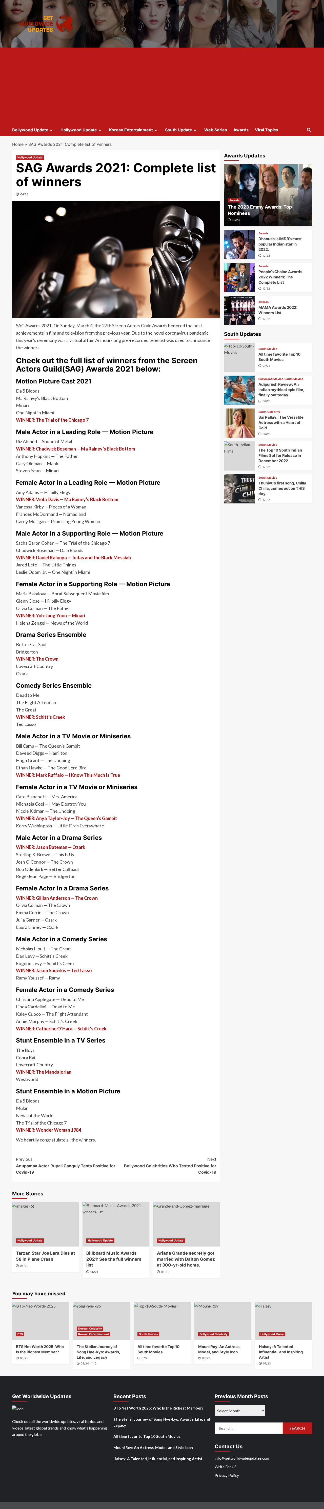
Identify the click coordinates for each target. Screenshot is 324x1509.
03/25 (24, 1358)
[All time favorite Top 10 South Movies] (239, 357)
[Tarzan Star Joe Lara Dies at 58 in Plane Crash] (45, 1224)
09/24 (85, 1363)
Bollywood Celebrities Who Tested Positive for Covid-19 (170, 1166)
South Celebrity (269, 412)
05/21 (24, 1266)
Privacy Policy (227, 1475)
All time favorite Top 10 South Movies (146, 1436)
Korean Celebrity (90, 1328)
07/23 (236, 220)
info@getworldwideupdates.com (242, 1458)
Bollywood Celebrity (213, 1334)
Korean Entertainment (131, 129)
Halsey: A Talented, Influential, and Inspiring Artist (281, 1352)
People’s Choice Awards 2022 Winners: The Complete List (280, 277)
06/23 (266, 401)
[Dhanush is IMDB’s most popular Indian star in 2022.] (239, 244)
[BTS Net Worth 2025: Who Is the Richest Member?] (40, 1321)
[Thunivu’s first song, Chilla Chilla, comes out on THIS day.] (239, 488)
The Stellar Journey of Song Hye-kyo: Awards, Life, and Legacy (98, 1352)
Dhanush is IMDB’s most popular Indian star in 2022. (280, 244)
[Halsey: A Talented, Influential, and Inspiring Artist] (283, 1321)
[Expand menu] (51, 130)
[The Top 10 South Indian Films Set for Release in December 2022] (239, 456)
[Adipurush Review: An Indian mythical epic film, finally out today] (239, 390)
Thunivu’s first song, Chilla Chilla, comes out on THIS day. (282, 488)
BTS (20, 1334)
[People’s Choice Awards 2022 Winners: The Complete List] (239, 277)
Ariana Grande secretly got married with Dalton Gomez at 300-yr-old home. (186, 1259)
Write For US (225, 1466)
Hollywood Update (78, 129)
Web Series (215, 129)
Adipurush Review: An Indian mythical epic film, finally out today (281, 389)
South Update (178, 129)
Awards (241, 129)
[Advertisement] (162, 85)
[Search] (309, 130)
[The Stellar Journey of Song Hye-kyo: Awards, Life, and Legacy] (101, 1321)
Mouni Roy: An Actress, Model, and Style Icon (153, 1447)
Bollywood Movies (270, 379)
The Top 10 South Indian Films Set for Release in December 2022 (280, 455)
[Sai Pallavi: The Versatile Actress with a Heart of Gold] (239, 423)
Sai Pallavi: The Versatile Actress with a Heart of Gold (280, 422)
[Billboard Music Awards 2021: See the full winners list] (116, 1224)
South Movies (267, 349)
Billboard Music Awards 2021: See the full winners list (113, 1259)
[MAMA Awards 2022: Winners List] (239, 310)
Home (18, 144)
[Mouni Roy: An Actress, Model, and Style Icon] (222, 1321)
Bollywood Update (30, 129)
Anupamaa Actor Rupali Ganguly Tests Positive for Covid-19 (65, 1166)
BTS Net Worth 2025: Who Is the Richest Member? (158, 1408)
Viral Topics (266, 129)
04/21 (24, 194)
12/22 (266, 255)
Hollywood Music (272, 1334)
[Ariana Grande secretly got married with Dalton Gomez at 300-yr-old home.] (186, 1224)
